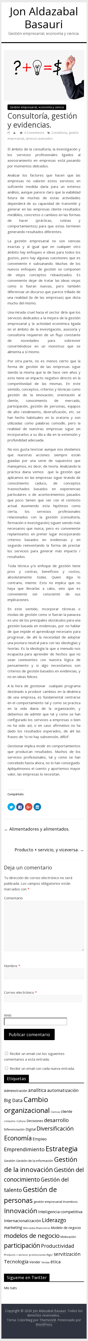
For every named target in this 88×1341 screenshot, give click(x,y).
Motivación (68, 1237)
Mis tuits (10, 1288)
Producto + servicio (16, 1254)
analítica (37, 1090)
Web (7, 1015)
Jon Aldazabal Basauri (44, 17)
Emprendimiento (24, 1149)
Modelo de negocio (66, 1227)
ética (55, 1261)
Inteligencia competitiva (60, 1211)
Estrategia (62, 1148)
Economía (18, 1138)
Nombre (12, 965)
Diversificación (55, 1128)
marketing (13, 1227)
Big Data (13, 1100)
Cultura (21, 1121)
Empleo (40, 1139)
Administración (15, 1090)
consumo (9, 1121)
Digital (31, 1129)
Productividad (57, 1245)
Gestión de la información (34, 1161)
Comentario (13, 898)
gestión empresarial (48, 1202)
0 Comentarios (34, 133)
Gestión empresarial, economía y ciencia (37, 107)
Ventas (46, 1262)
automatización (62, 1090)
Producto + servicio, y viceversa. (49, 849)
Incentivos (70, 1202)
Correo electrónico (20, 992)
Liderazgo (54, 1220)
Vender (35, 1262)
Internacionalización (22, 1220)
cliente (66, 1111)
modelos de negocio (32, 1235)
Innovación (20, 1210)
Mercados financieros (36, 1228)
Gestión (9, 1161)
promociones (37, 1254)
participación (22, 1245)
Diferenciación (14, 1129)
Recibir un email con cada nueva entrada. (42, 1068)
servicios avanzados (39, 139)
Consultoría (59, 133)
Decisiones (35, 1120)
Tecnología (16, 1261)
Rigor (49, 1254)
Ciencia (55, 1112)
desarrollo (56, 1119)
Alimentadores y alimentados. (36, 829)
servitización (67, 1254)
